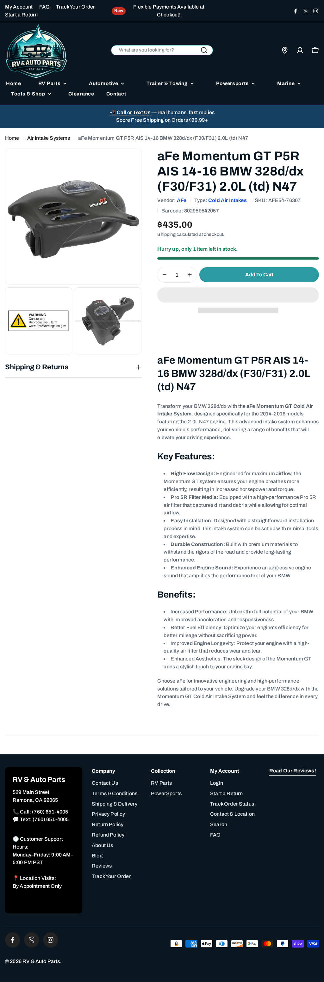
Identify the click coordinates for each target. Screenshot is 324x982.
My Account (19, 6)
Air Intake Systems (48, 138)
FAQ (44, 6)
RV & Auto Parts (41, 961)
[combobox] (162, 50)
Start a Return (21, 14)
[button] (238, 295)
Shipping (166, 234)
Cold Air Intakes (227, 200)
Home (12, 138)
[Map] (285, 50)
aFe (181, 200)
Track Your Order (75, 6)
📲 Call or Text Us (130, 112)
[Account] (300, 50)
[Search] (204, 50)
